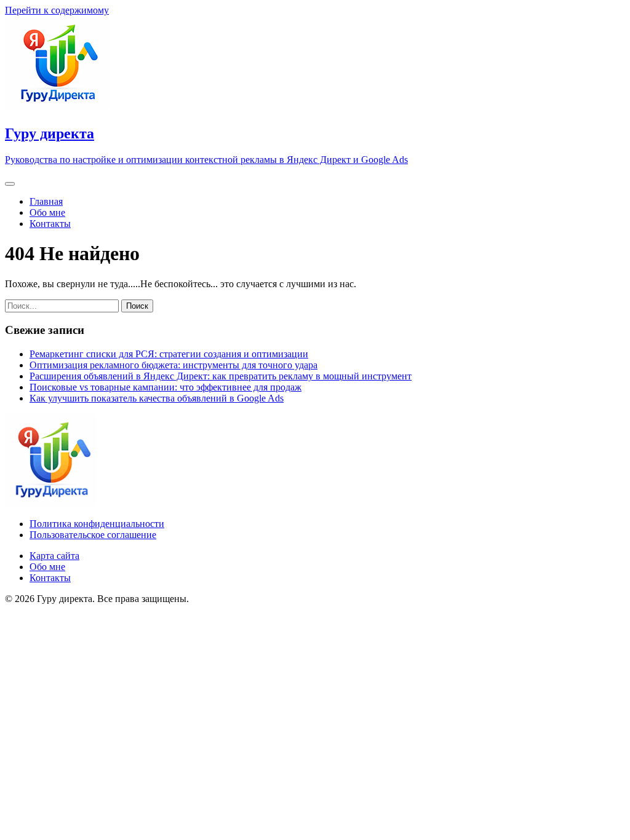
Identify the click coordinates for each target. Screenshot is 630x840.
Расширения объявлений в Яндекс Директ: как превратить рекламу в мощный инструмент (221, 376)
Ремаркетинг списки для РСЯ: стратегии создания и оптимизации (169, 354)
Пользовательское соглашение (93, 534)
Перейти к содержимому (57, 10)
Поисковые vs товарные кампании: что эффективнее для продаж (165, 387)
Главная (46, 201)
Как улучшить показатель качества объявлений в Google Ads (157, 398)
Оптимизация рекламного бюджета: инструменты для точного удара (173, 365)
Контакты (50, 223)
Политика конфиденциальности (97, 523)
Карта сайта (54, 555)
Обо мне (47, 212)
